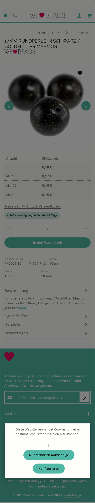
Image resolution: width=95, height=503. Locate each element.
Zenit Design (73, 495)
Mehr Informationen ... (47, 438)
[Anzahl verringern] (9, 229)
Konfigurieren (48, 468)
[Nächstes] (86, 105)
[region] (47, 106)
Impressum (58, 445)
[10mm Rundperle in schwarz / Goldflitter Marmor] (47, 106)
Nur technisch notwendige (49, 455)
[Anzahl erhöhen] (86, 229)
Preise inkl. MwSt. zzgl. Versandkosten (32, 206)
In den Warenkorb (47, 242)
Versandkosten (19, 481)
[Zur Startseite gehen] (47, 15)
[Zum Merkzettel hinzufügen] (80, 73)
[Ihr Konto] (79, 15)
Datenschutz (37, 445)
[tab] (46, 299)
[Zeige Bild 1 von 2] (42, 143)
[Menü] (5, 15)
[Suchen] (15, 15)
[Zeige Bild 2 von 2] (52, 143)
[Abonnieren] (84, 397)
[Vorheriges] (9, 105)
